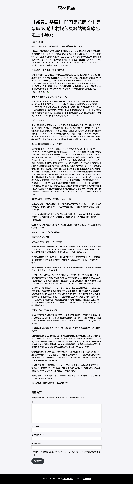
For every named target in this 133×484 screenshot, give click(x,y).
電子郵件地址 (37, 435)
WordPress (68, 479)
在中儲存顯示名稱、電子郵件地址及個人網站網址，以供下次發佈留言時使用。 (66, 453)
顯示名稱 (35, 426)
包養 (70, 46)
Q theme (87, 479)
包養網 (82, 60)
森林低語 (66, 8)
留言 (34, 402)
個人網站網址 (37, 443)
